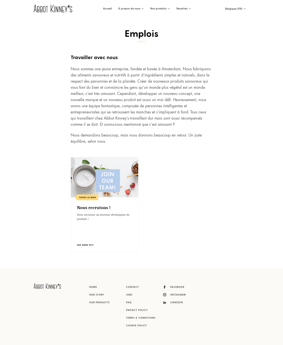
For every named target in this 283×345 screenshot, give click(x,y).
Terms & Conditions (141, 318)
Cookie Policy (136, 326)
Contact (132, 287)
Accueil (107, 8)
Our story (96, 295)
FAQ (128, 302)
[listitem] (104, 205)
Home (93, 287)
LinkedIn (176, 302)
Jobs (129, 295)
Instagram (177, 295)
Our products (99, 302)
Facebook (176, 287)
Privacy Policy (137, 310)
